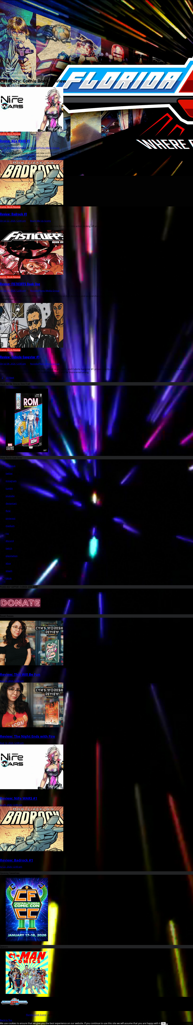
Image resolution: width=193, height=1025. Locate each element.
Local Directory (10, 68)
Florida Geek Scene (36, 1014)
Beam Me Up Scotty (40, 220)
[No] (167, 1024)
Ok (163, 1023)
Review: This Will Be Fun (20, 674)
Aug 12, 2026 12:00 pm (12, 743)
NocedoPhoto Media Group (44, 147)
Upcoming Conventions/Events (20, 74)
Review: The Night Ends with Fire (27, 736)
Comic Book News (16, 158)
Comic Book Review (10, 133)
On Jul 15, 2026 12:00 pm (13, 290)
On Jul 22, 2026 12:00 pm (13, 220)
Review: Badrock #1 (13, 213)
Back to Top (6, 1020)
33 (7, 377)
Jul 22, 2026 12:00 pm (11, 866)
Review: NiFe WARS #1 (15, 140)
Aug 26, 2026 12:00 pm (12, 681)
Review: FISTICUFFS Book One (20, 283)
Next (11, 377)
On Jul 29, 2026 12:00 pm (13, 147)
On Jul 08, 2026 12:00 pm (13, 363)
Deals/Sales (14, 137)
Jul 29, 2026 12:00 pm (11, 804)
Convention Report (16, 84)
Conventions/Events (11, 71)
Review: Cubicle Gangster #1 (19, 356)
